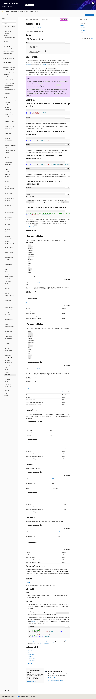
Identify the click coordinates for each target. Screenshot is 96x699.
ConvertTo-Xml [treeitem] (8, 138)
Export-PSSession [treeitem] (8, 162)
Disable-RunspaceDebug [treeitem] (10, 145)
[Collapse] (16, 18)
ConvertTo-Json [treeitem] (8, 136)
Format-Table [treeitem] (7, 171)
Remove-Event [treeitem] (8, 302)
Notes (81, 32)
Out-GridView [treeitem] (8, 286)
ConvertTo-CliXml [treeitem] (8, 128)
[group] (48, 164)
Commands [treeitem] (7, 102)
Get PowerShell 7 (90, 15)
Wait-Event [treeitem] (7, 367)
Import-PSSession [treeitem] (8, 250)
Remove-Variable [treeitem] (8, 309)
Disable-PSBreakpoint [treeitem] (9, 143)
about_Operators (44, 643)
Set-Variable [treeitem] (7, 333)
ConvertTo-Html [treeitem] (8, 133)
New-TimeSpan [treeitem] (8, 278)
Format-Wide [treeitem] (7, 174)
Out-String (33, 621)
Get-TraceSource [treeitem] (8, 217)
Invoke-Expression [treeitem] (9, 252)
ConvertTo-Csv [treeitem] (8, 131)
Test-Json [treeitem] (7, 348)
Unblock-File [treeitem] (7, 353)
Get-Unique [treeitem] (7, 224)
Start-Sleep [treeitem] (7, 343)
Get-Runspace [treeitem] (8, 210)
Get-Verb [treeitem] (7, 231)
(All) (27, 302)
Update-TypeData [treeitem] (8, 362)
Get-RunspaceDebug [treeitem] (9, 212)
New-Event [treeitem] (7, 269)
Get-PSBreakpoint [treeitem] (8, 203)
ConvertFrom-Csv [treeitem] (8, 116)
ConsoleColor (37, 282)
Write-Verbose (31, 662)
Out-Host (30, 652)
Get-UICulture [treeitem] (8, 222)
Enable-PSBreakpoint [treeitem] (9, 147)
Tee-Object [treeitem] (7, 345)
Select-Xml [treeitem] (7, 317)
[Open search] (89, 11)
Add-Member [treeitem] (8, 104)
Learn (27, 19)
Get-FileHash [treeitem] (7, 191)
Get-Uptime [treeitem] (7, 227)
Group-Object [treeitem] (8, 234)
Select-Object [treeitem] (8, 312)
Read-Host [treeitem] (7, 293)
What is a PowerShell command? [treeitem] (8, 40)
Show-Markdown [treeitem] (8, 338)
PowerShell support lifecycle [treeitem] (9, 72)
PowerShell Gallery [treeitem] (7, 62)
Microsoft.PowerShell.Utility (42, 19)
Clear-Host (30, 651)
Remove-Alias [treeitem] (8, 300)
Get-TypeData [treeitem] (8, 219)
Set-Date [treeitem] (6, 324)
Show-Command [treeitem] (8, 336)
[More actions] (69, 20)
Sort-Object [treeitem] (7, 341)
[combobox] (9, 21)
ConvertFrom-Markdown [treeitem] (10, 121)
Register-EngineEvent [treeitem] (9, 295)
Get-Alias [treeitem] (7, 176)
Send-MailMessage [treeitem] (9, 319)
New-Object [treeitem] (7, 274)
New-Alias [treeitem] (7, 266)
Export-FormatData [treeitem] (9, 159)
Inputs (81, 28)
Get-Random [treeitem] (7, 207)
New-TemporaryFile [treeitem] (9, 276)
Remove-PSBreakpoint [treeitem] (9, 305)
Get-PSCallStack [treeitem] (8, 205)
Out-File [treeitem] (6, 283)
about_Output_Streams (31, 227)
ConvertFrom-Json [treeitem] (8, 119)
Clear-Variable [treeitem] (8, 109)
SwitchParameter (54, 428)
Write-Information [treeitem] (9, 377)
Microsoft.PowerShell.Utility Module (37, 27)
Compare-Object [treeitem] (8, 112)
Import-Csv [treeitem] (7, 241)
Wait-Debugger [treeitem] (8, 365)
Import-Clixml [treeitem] (8, 238)
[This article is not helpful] (92, 38)
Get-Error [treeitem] (7, 183)
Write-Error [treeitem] (7, 372)
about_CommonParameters (34, 575)
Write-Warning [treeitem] (8, 386)
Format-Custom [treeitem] (8, 164)
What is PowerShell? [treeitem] (8, 31)
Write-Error (31, 656)
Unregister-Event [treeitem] (8, 355)
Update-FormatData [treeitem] (9, 357)
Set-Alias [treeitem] (6, 322)
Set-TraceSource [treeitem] (8, 331)
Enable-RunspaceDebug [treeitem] (10, 150)
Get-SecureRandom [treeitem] (9, 215)
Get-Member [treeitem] (7, 200)
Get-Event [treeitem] (7, 186)
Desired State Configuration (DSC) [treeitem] (9, 59)
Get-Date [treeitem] (7, 181)
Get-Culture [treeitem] (7, 179)
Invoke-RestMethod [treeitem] (9, 254)
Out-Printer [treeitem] (7, 288)
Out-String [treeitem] (7, 290)
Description (82, 23)
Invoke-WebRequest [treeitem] (9, 257)
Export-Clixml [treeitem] (8, 155)
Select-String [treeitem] (7, 314)
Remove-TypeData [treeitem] (9, 307)
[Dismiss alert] (93, 3)
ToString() (43, 64)
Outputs (82, 30)
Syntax (81, 22)
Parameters (82, 27)
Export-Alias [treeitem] (7, 152)
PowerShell (32, 19)
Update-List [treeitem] (7, 360)
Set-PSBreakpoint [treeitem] (8, 329)
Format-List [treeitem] (7, 169)
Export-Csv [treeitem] (7, 157)
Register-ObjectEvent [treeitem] (9, 298)
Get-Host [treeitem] (6, 195)
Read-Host (28, 64)
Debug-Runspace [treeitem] (8, 140)
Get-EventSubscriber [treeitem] (9, 188)
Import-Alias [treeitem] (7, 236)
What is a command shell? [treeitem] (9, 37)
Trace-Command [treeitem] (8, 350)
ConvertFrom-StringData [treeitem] (10, 126)
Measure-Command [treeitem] (9, 262)
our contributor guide (33, 680)
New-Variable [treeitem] (8, 281)
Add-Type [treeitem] (7, 107)
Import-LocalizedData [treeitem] (9, 243)
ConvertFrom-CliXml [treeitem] (9, 114)
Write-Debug (31, 654)
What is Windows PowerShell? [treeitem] (7, 34)
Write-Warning (31, 663)
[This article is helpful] (91, 38)
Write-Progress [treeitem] (8, 381)
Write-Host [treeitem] (7, 374)
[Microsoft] (2, 11)
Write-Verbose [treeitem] (8, 384)
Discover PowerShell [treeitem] (8, 44)
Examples (82, 25)
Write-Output (44, 66)
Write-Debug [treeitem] (7, 369)
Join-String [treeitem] (7, 259)
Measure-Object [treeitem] (8, 264)
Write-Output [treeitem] (8, 379)
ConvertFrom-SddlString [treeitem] (10, 124)
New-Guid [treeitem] (7, 271)
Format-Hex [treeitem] (7, 167)
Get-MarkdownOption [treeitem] (9, 198)
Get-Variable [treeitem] (7, 229)
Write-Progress (32, 660)
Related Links (83, 34)
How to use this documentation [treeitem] (9, 26)
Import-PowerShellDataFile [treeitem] (9, 246)
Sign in (92, 11)
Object (53, 478)
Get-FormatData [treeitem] (8, 193)
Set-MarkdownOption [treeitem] (9, 326)
